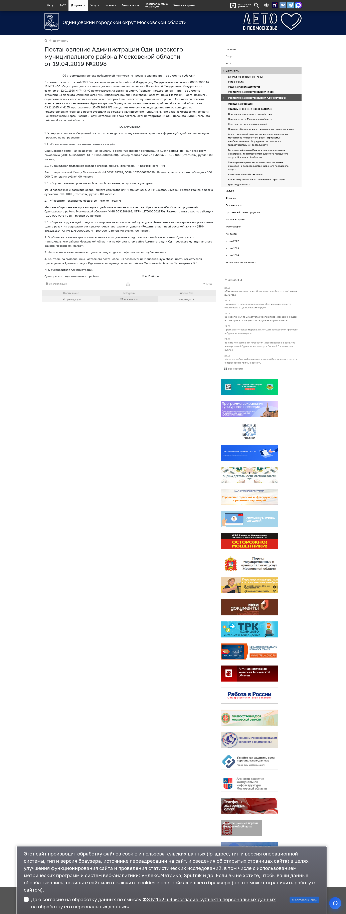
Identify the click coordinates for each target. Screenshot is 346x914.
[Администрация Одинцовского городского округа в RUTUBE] (275, 5)
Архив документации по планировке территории (256, 179)
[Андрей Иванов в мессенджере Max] (298, 5)
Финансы (110, 5)
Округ (51, 5)
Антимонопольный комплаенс (245, 174)
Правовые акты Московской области (250, 118)
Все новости (235, 368)
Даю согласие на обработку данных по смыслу (153, 902)
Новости (231, 49)
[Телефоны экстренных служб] (249, 806)
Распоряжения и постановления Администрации (257, 97)
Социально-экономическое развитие (250, 108)
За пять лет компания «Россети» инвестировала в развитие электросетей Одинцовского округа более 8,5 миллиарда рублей (259, 346)
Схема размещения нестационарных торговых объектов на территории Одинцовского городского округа (258, 166)
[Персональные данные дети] (249, 762)
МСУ (63, 5)
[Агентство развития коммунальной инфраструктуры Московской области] (249, 784)
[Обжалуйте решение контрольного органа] (249, 453)
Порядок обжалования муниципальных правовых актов (261, 128)
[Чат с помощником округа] (335, 903)
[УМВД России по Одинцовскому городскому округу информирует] (249, 541)
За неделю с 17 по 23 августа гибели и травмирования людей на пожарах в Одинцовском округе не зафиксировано (260, 318)
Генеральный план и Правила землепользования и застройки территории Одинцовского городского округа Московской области (258, 153)
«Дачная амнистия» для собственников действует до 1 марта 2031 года (260, 293)
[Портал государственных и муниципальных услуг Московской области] (249, 563)
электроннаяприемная (244, 5)
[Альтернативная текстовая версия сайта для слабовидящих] (266, 5)
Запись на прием (184, 5)
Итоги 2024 (232, 255)
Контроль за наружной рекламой (247, 123)
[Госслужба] (249, 431)
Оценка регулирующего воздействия (250, 113)
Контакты (231, 233)
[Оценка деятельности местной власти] (249, 475)
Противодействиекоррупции (156, 5)
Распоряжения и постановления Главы (251, 91)
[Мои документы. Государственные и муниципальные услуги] (249, 607)
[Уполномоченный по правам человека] (249, 740)
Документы (78, 5)
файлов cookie (120, 853)
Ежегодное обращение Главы (245, 76)
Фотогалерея (233, 226)
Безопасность (131, 5)
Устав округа (236, 81)
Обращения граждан (240, 103)
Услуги (95, 5)
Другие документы (239, 184)
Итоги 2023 (232, 248)
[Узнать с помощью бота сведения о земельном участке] (249, 387)
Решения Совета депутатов (244, 86)
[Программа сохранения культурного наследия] (249, 409)
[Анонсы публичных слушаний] (249, 519)
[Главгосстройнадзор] (249, 718)
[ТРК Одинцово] (249, 629)
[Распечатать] (129, 284)
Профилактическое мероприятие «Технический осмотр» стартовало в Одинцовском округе (258, 305)
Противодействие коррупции (243, 212)
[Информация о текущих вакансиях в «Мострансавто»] (249, 585)
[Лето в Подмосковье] (250, 21)
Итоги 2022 (232, 240)
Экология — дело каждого (241, 262)
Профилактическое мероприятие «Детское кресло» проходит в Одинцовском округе (261, 331)
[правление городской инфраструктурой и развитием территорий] (249, 497)
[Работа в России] (249, 696)
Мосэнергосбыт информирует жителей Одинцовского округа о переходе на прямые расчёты (260, 361)
